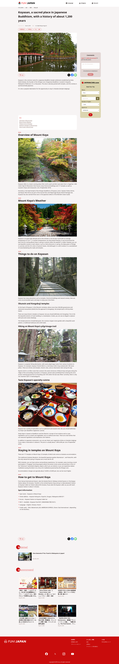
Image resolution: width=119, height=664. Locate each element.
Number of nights (86, 102)
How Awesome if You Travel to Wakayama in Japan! (48, 553)
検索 (90, 114)
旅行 (26, 7)
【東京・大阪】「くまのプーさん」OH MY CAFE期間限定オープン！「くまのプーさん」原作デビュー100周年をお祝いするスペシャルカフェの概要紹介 (28, 593)
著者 (33, 26)
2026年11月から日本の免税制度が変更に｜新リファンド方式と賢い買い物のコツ (67, 592)
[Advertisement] (32, 105)
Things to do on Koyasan (25, 124)
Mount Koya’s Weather (25, 122)
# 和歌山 (30, 29)
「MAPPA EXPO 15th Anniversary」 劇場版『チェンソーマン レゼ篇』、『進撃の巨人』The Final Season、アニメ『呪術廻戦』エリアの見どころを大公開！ (67, 621)
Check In (84, 96)
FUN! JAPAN (20, 7)
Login (82, 58)
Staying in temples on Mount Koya (28, 125)
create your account (91, 58)
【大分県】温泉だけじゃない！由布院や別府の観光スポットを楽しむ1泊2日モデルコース (27, 620)
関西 (30, 7)
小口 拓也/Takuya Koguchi (41, 26)
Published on (21, 26)
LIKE (22, 75)
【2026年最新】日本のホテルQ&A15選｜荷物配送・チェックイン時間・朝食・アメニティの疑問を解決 (47, 621)
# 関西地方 (22, 29)
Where (83, 90)
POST (90, 74)
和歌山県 (36, 7)
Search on (84, 107)
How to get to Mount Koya (26, 127)
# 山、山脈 (37, 29)
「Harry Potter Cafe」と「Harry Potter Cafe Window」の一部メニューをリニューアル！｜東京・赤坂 (47, 593)
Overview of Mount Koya (25, 120)
